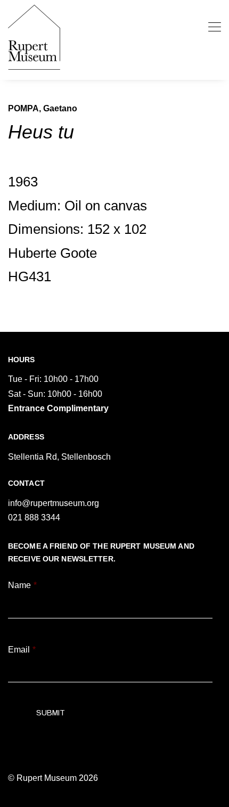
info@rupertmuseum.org (53, 503)
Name (22, 585)
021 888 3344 (34, 517)
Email (22, 649)
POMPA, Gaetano (42, 108)
